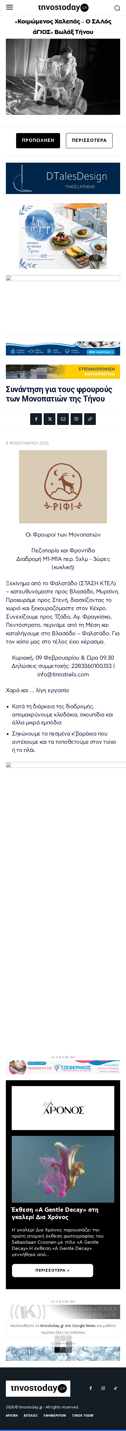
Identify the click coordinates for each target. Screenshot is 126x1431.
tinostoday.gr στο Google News (68, 1325)
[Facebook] (36, 419)
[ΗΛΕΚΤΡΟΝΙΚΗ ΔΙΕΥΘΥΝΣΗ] (63, 419)
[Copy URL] (90, 419)
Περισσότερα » (52, 1270)
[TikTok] (115, 1388)
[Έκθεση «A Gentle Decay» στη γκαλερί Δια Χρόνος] (63, 1169)
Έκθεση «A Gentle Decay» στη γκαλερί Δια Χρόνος (55, 1213)
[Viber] (76, 419)
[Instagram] (103, 1388)
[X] (49, 419)
